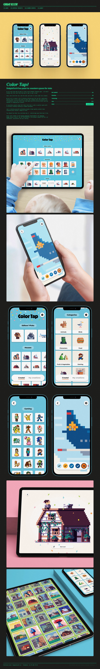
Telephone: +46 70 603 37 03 (30, 665)
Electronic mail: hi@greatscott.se (12, 665)
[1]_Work (6, 8)
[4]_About (40, 8)
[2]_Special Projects (17, 8)
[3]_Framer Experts (30, 8)
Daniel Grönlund (25, 115)
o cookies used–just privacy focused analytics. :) (83, 665)
